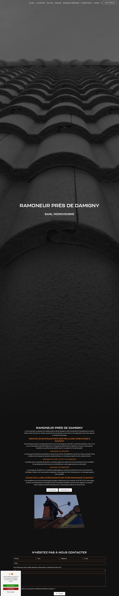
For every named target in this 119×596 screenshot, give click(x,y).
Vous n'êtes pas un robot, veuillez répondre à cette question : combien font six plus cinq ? (37, 567)
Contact (97, 3)
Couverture (40, 3)
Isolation (50, 3)
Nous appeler (109, 3)
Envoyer (60, 593)
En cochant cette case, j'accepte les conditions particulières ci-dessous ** (35, 589)
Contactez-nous (65, 490)
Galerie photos (86, 3)
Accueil (31, 3)
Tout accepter (11, 585)
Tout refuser (10, 589)
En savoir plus (52, 490)
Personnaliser (11, 592)
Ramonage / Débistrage (71, 3)
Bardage (58, 3)
